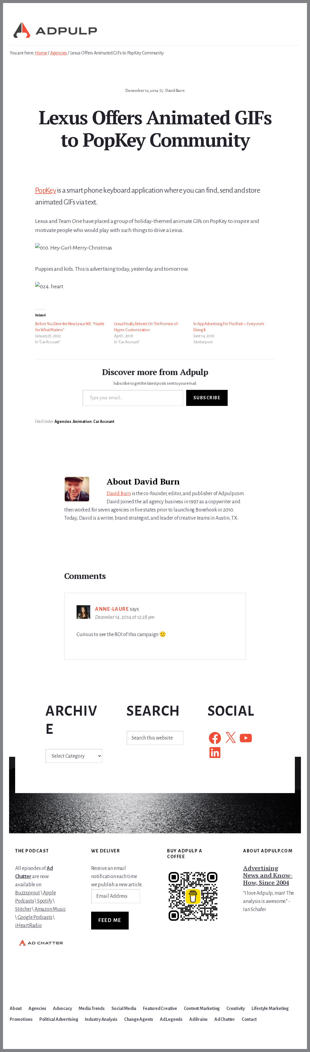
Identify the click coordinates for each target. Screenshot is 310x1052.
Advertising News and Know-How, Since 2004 (267, 875)
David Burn (119, 493)
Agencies (62, 422)
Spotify (44, 901)
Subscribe (207, 397)
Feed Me (109, 920)
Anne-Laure (112, 609)
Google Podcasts (35, 917)
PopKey (45, 190)
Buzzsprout (27, 893)
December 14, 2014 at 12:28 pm (124, 617)
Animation (82, 422)
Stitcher (23, 909)
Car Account (103, 422)
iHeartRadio (28, 925)
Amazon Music (50, 909)
